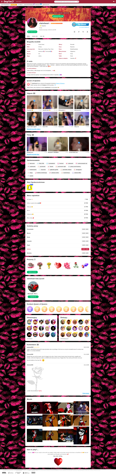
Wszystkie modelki (5, 4)
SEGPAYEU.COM (34, 470)
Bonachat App (46, 4)
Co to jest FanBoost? (84, 27)
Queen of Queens (60, 83)
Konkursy (37, 4)
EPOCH (30, 470)
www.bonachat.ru (19, 470)
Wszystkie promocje (29, 4)
